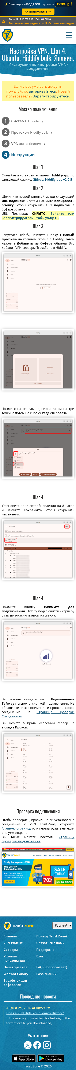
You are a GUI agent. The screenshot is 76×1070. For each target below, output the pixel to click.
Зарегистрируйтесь (51, 96)
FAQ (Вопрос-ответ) (51, 967)
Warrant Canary (16, 974)
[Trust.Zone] (8, 35)
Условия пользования (14, 958)
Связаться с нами (50, 943)
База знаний (46, 974)
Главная (10, 936)
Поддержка (45, 949)
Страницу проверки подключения (38, 839)
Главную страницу (16, 828)
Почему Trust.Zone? (51, 936)
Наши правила (15, 967)
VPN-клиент (13, 943)
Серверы (11, 949)
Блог (39, 956)
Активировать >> (38, 11)
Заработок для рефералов (15, 982)
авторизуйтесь (42, 91)
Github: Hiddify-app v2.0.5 (52, 179)
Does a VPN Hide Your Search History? (35, 1013)
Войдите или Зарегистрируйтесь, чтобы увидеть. (38, 215)
